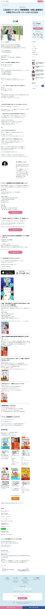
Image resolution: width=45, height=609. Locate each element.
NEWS (5, 5)
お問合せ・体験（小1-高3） (11, 607)
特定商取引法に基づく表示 (20, 602)
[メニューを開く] (43, 1)
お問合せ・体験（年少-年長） (33, 607)
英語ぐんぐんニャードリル (5, 391)
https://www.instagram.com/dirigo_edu (7, 419)
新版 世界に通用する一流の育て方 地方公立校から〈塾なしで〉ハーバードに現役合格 (14, 321)
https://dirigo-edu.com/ (20, 177)
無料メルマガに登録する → (22, 598)
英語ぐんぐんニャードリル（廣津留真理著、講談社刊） (9, 432)
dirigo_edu (7, 518)
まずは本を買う (34, 50)
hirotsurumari (8, 516)
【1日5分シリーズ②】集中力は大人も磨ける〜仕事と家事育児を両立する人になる (15, 156)
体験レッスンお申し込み (25, 579)
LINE (26, 591)
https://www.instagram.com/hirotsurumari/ (8, 407)
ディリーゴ (19, 591)
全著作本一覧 (15, 498)
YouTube (30, 591)
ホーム (3, 5)
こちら (8, 511)
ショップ (33, 56)
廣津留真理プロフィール (35, 52)
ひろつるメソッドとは (15, 580)
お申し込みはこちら (15, 212)
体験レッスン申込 (40, 1)
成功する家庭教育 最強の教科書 (6, 345)
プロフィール (15, 579)
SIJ (22, 591)
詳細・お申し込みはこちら (5, 249)
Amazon (22, 457)
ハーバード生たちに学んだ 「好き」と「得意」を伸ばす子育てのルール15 (12, 369)
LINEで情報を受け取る (38, 31)
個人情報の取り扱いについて (28, 602)
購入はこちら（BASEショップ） (6, 551)
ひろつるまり (15, 591)
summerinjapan (10, 521)
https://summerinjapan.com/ (5, 546)
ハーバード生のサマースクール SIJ (36, 579)
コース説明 (33, 46)
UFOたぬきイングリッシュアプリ (6, 268)
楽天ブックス (23, 458)
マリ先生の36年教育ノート (35, 54)
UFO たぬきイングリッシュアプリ (25, 580)
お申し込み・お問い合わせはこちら (6, 224)
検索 (42, 85)
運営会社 (14, 602)
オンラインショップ (25, 583)
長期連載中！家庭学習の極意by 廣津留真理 (8, 503)
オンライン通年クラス (35, 48)
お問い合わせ (20, 226)
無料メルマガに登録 (38, 28)
